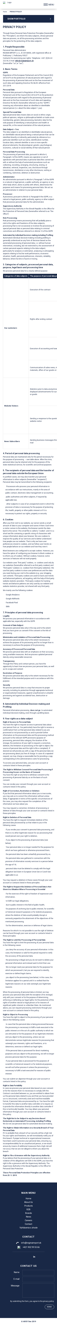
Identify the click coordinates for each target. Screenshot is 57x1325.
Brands (28, 1213)
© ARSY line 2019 (28, 1321)
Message (15, 1285)
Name (16, 1272)
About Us (28, 1202)
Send (49, 1307)
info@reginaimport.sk (24, 61)
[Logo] (8, 4)
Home (5, 12)
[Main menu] (46, 4)
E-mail (16, 1279)
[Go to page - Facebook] (22, 1256)
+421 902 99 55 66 (31, 1247)
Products (28, 1206)
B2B (28, 1209)
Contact (28, 1224)
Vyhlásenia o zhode (29, 1227)
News (28, 1217)
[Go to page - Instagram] (28, 1256)
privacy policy (48, 1301)
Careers (28, 1220)
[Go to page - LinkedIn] (34, 1256)
